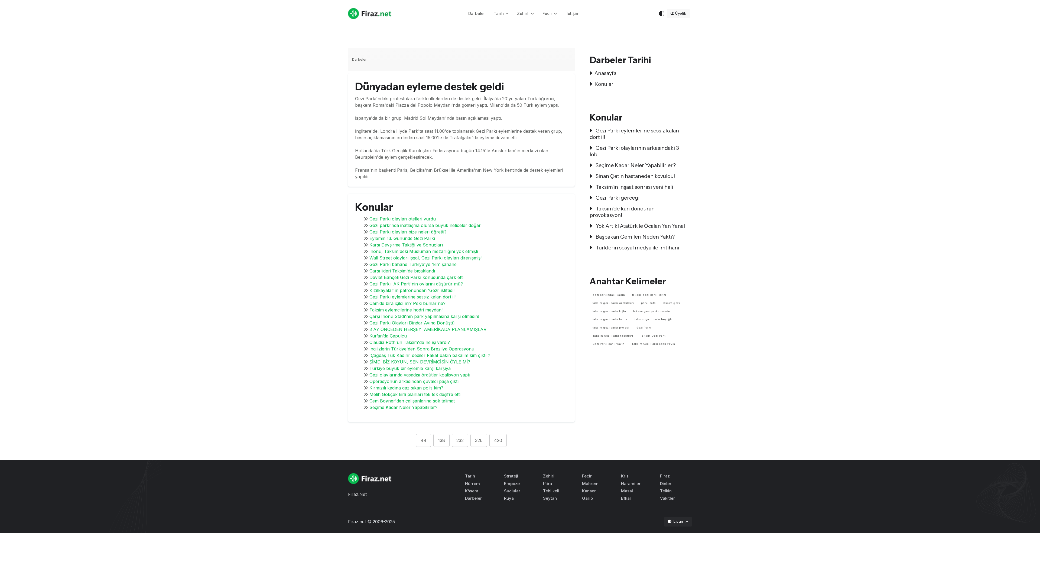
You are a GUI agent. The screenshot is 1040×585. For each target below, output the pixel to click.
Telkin (666, 490)
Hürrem (472, 483)
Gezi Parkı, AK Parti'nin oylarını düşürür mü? (416, 284)
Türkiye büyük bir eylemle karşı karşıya (410, 368)
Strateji (511, 476)
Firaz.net (357, 521)
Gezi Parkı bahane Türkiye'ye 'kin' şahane (413, 264)
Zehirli (523, 13)
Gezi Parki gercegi (616, 197)
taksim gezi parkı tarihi (649, 294)
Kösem (471, 490)
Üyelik (680, 13)
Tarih (499, 13)
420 (498, 440)
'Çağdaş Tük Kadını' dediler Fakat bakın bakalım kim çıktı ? (429, 355)
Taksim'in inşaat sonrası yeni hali (633, 187)
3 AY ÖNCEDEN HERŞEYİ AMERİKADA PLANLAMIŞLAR (427, 329)
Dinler (665, 483)
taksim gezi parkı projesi (611, 327)
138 (441, 440)
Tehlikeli (551, 490)
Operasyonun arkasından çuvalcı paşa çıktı (414, 381)
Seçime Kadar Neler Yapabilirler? (403, 407)
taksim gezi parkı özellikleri (613, 302)
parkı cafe (648, 302)
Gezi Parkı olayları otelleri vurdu (402, 219)
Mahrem (590, 483)
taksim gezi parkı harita (610, 319)
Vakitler (667, 498)
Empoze (512, 483)
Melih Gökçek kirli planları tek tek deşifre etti (414, 394)
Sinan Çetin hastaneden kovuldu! (634, 176)
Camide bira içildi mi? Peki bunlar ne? (407, 303)
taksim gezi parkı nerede (651, 311)
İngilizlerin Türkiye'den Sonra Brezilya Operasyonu (421, 349)
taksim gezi (671, 302)
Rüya (509, 498)
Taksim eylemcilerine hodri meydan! (406, 310)
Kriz (625, 476)
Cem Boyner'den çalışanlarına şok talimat (412, 401)
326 (479, 440)
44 (424, 440)
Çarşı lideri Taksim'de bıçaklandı (402, 271)
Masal (627, 490)
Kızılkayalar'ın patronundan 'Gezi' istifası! (411, 290)
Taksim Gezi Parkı (653, 335)
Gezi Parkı (643, 327)
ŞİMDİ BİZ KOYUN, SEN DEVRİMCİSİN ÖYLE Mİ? (419, 362)
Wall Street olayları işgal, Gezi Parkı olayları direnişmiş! (425, 258)
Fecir (547, 13)
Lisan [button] (679, 521)
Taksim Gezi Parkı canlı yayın (653, 343)
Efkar (626, 498)
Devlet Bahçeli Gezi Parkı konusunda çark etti (416, 277)
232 (460, 440)
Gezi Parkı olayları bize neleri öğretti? (408, 232)
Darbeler (476, 13)
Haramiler (631, 483)
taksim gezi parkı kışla (609, 311)
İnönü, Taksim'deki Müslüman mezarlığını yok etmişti (423, 251)
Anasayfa (605, 73)
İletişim (573, 13)
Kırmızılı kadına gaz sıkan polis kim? (406, 388)
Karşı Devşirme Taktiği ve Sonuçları (406, 245)
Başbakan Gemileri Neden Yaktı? (634, 236)
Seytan (550, 498)
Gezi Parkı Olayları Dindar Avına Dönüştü (411, 323)
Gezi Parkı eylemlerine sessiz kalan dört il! (412, 297)
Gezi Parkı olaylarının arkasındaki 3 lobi (634, 151)
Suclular (512, 490)
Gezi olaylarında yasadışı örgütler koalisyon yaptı (419, 375)
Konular (603, 84)
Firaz (665, 476)
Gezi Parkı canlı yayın (609, 343)
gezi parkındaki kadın (609, 294)
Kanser (589, 490)
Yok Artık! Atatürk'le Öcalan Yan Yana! (639, 226)
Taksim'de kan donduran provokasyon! (622, 211)
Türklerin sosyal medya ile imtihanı (636, 247)
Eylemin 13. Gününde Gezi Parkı (402, 238)
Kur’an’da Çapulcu (388, 336)
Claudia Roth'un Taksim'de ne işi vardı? (409, 342)
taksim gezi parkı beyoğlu (654, 319)
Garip (587, 498)
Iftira (547, 483)
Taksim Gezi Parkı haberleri (613, 335)
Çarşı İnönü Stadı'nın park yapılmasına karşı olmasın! (424, 316)
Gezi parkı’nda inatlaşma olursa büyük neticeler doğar (425, 225)
